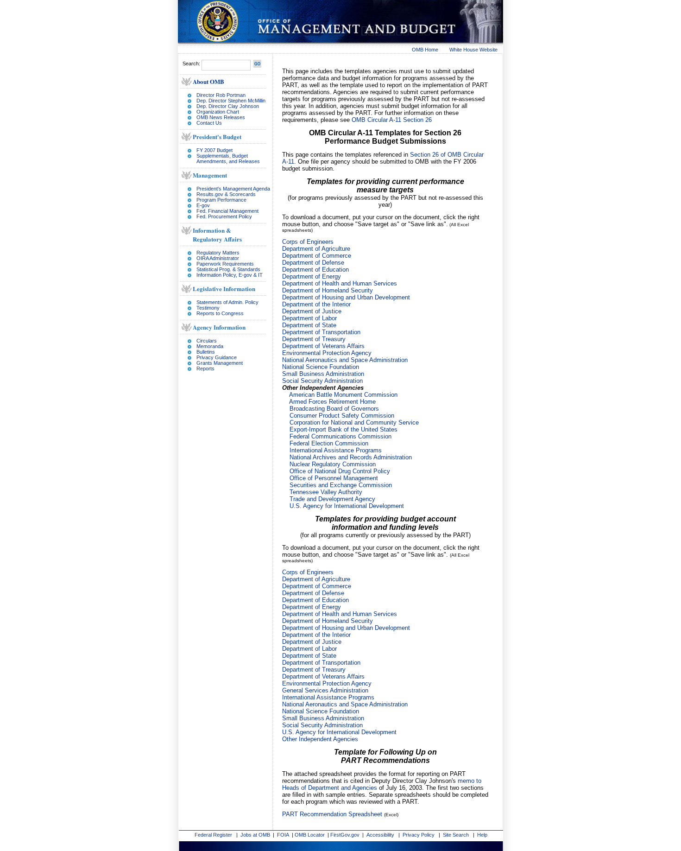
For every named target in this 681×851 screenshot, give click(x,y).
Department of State (309, 325)
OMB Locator (310, 835)
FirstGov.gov (344, 835)
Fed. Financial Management (227, 211)
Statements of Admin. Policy (227, 302)
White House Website (473, 49)
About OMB (208, 81)
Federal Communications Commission (340, 436)
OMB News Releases (220, 117)
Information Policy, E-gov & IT (229, 275)
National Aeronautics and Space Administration (345, 359)
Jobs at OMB (255, 835)
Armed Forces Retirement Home (332, 401)
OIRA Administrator (217, 258)
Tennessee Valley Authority (326, 492)
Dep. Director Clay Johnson (227, 106)
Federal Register (213, 835)
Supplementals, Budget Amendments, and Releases (228, 158)
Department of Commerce (316, 255)
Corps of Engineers (308, 241)
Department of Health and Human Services (339, 283)
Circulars (206, 340)
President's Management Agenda (233, 188)
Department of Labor (309, 318)
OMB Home (425, 49)
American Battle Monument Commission (343, 394)
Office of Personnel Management (334, 478)
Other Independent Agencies (320, 739)
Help (482, 835)
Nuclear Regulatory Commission (333, 464)
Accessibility (380, 835)
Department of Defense (313, 262)
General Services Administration (325, 690)
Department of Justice (311, 311)
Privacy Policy (419, 835)
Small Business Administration (323, 373)
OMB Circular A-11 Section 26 (392, 119)
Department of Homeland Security (327, 290)
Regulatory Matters (218, 252)
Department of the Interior (316, 304)
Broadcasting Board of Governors (334, 408)
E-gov (203, 205)
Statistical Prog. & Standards (228, 269)
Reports (205, 368)
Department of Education (315, 269)
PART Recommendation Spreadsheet (332, 814)
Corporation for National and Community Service (354, 422)
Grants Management (219, 363)
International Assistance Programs (336, 450)
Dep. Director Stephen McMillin (230, 100)
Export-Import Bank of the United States (343, 429)
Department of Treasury (314, 339)
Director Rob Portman (221, 95)
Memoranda (209, 346)
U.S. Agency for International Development (347, 505)
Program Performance (221, 200)
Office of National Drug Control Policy (340, 471)
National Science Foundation (320, 366)
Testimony (208, 308)
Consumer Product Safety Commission (342, 415)
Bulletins (205, 352)
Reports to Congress (220, 313)
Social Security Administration (322, 380)
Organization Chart (217, 111)
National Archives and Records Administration (351, 457)
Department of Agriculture (316, 248)
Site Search (456, 835)
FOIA (283, 835)
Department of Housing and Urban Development (346, 297)
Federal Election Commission (329, 443)
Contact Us (209, 123)
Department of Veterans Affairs (323, 346)
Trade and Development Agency (332, 498)
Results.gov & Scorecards (226, 194)
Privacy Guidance (216, 357)
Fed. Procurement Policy (224, 216)
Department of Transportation (321, 332)
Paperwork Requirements (225, 264)
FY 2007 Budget (214, 150)
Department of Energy (311, 276)
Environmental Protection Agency (327, 352)
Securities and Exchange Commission (341, 485)
